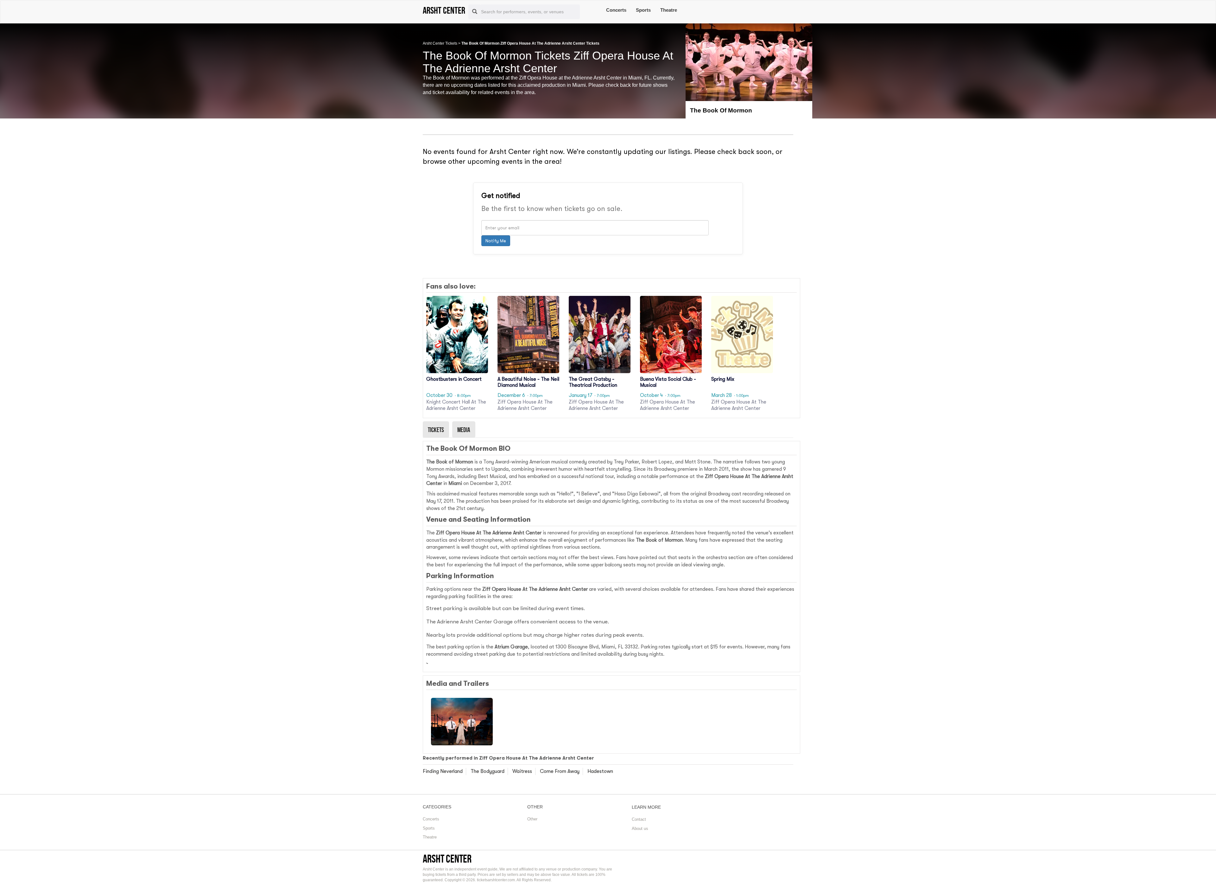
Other (532, 819)
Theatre (668, 10)
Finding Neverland (443, 771)
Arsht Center (447, 858)
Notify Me (495, 240)
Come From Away (560, 771)
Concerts (616, 10)
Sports (643, 10)
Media (463, 429)
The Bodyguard (487, 771)
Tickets (436, 429)
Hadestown (600, 771)
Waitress (522, 771)
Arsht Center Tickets (440, 43)
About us (640, 828)
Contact (639, 819)
